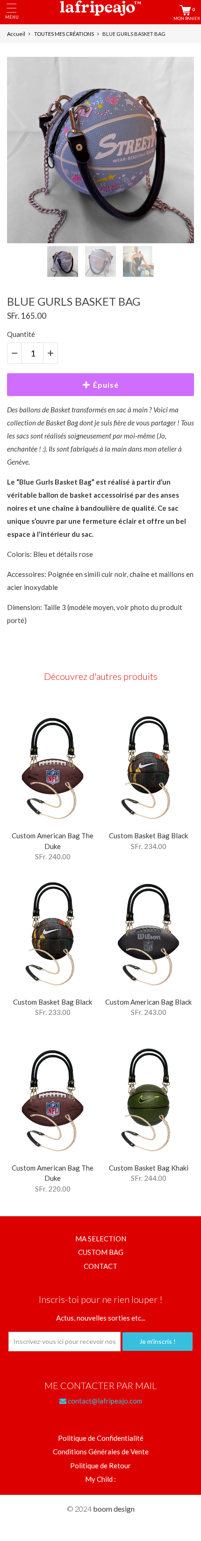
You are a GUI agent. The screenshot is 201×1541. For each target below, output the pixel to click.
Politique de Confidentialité (101, 1438)
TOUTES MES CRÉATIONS (64, 34)
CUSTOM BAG (100, 1252)
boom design (114, 1508)
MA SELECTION (100, 1238)
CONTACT (100, 1266)
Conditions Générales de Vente (101, 1451)
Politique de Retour (100, 1465)
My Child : (100, 1479)
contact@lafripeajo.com (104, 1401)
